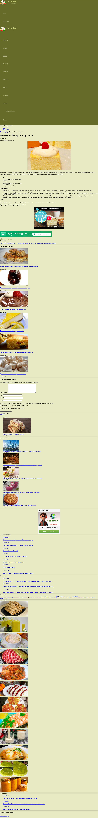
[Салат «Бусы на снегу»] (14, 696)
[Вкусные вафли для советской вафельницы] (14, 616)
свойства (80, 597)
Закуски (5, 71)
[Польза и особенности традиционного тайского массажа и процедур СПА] (11, 463)
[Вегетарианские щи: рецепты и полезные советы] (14, 760)
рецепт (59, 597)
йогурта (7, 239)
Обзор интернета (10, 111)
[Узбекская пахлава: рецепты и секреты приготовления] (14, 263)
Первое (5, 48)
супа (94, 597)
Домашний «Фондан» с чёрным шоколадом (15, 288)
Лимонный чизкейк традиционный (12, 331)
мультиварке (27, 597)
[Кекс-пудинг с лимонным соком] (14, 648)
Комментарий (4, 392)
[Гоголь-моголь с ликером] (14, 744)
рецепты (66, 597)
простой (54, 597)
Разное (5, 103)
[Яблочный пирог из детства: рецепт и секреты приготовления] (11, 504)
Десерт (5, 87)
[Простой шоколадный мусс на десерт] (14, 306)
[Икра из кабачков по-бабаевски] (14, 792)
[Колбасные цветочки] (14, 712)
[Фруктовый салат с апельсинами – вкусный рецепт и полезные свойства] (11, 477)
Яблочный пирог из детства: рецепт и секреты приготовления (19, 505)
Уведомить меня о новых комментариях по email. (15, 405)
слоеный (89, 597)
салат (75, 597)
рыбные (70, 597)
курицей (22, 597)
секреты (84, 597)
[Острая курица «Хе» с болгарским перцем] (14, 680)
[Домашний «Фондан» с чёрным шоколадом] (14, 285)
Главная (2, 132)
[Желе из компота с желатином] (14, 776)
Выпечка (5, 79)
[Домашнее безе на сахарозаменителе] (14, 371)
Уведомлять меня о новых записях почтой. (13, 408)
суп (92, 597)
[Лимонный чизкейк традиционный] (14, 328)
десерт (9, 597)
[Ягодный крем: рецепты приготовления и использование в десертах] (11, 490)
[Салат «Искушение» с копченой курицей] (14, 728)
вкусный (2, 597)
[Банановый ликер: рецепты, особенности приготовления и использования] (14, 632)
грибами (6, 597)
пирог (34, 597)
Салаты (5, 63)
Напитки (5, 95)
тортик (7, 598)
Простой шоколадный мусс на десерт (13, 309)
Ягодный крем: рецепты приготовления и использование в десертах (21, 492)
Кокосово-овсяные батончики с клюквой (13, 434)
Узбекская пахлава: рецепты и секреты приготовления (19, 266)
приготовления (46, 597)
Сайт (1, 400)
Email (2, 397)
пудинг (10, 239)
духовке (2, 239)
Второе (5, 56)
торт (5, 598)
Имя (1, 395)
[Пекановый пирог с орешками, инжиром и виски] (14, 349)
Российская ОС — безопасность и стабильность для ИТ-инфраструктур (22, 451)
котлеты (17, 597)
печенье (31, 597)
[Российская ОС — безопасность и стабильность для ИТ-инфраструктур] (11, 450)
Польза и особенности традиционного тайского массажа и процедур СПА (22, 465)
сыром (2, 598)
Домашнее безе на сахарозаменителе (13, 374)
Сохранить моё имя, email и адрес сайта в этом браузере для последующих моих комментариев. (27, 403)
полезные (38, 597)
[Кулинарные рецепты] (8, 4)
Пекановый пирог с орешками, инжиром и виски (16, 352)
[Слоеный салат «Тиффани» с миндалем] (14, 664)
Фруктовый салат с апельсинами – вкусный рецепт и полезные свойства (22, 478)
